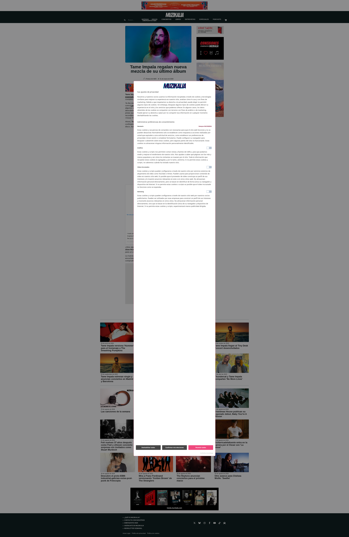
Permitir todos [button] (200, 447)
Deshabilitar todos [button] (148, 447)
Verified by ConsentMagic (206, 453)
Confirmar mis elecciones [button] (174, 447)
